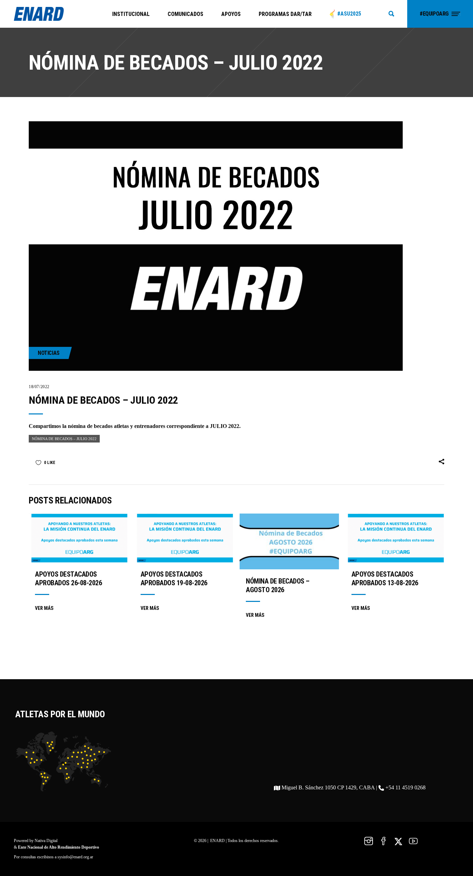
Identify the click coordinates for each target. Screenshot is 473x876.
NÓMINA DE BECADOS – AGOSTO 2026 (278, 585)
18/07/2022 (39, 386)
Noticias (49, 353)
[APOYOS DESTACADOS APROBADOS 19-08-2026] (184, 538)
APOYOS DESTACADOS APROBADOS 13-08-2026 (384, 578)
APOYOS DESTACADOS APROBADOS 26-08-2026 (68, 578)
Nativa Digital (46, 840)
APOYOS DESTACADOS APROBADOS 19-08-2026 (174, 578)
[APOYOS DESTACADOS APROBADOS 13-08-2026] (395, 538)
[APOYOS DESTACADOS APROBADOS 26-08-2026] (78, 538)
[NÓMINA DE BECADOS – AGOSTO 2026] (289, 541)
